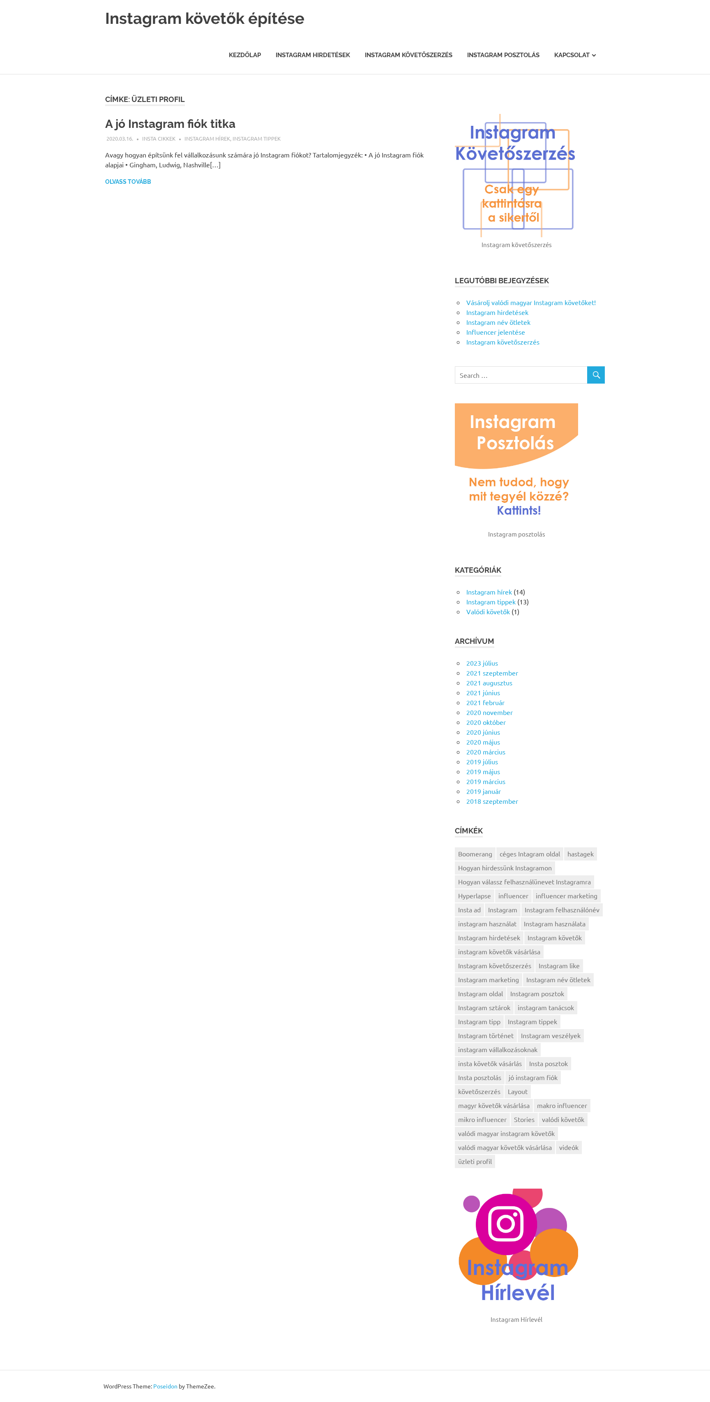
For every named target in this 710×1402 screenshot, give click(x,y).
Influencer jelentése (495, 332)
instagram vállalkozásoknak (497, 1049)
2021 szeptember (492, 673)
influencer (513, 895)
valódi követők (563, 1119)
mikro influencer (482, 1119)
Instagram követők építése (204, 18)
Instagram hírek (207, 138)
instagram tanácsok (546, 1007)
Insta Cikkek (158, 138)
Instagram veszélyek (551, 1035)
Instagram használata (555, 923)
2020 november (489, 712)
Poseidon (165, 1386)
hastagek (580, 853)
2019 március (485, 781)
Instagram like (559, 965)
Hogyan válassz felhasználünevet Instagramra (524, 881)
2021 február (485, 702)
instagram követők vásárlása (499, 951)
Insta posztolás (479, 1077)
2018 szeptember (492, 801)
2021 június (483, 692)
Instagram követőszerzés (502, 342)
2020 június (483, 732)
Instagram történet (486, 1035)
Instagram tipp (479, 1021)
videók (569, 1147)
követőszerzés (479, 1091)
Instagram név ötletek (498, 322)
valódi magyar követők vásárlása (505, 1147)
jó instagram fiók (533, 1077)
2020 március (485, 751)
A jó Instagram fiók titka (170, 124)
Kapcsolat (572, 55)
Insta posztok (548, 1063)
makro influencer (562, 1105)
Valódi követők (488, 611)
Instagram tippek (257, 138)
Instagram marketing (488, 979)
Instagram (502, 909)
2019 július (482, 761)
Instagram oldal (480, 993)
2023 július (482, 663)
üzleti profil (475, 1161)
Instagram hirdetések (313, 55)
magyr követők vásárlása (494, 1105)
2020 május (483, 742)
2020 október (486, 722)
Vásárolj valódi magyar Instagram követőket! (531, 302)
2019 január (483, 791)
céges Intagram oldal (530, 853)
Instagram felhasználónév (562, 909)
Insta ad (469, 909)
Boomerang (475, 853)
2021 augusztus (489, 682)
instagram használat (487, 923)
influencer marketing (566, 895)
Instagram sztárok (484, 1007)
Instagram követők (555, 937)
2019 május (483, 771)
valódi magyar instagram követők (506, 1133)
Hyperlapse (474, 895)
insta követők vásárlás (490, 1063)
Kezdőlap (245, 55)
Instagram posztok (537, 993)
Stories (524, 1119)
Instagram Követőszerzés (408, 55)
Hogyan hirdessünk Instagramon (505, 867)
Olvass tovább (128, 181)
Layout (518, 1091)
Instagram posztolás (503, 55)
